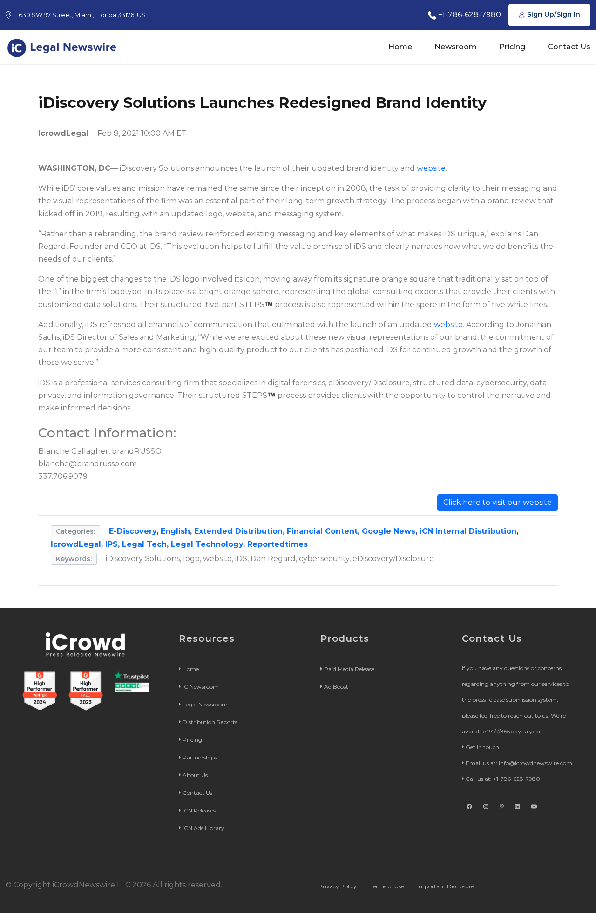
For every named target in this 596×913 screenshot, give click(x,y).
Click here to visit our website (497, 502)
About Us (195, 775)
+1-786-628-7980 (468, 14)
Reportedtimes (277, 544)
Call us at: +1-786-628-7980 (503, 778)
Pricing (512, 46)
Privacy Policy (337, 886)
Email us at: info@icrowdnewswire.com (519, 762)
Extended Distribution (238, 531)
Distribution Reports (210, 721)
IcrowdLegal (76, 544)
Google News (388, 531)
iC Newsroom (201, 686)
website (431, 168)
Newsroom (455, 46)
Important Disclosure (445, 886)
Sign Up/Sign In (552, 14)
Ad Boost (336, 686)
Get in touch (482, 747)
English (175, 531)
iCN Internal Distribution (468, 531)
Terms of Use (387, 886)
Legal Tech (144, 544)
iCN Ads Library (203, 828)
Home (400, 46)
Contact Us (569, 46)
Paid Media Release (349, 668)
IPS (111, 544)
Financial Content (322, 531)
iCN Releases (199, 810)
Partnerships (200, 757)
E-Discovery (132, 531)
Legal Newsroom (205, 704)
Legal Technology (207, 544)
